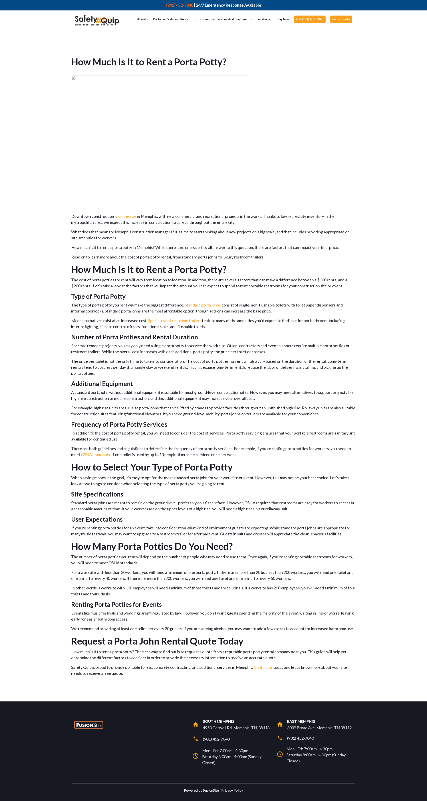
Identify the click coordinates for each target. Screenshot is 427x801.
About (141, 19)
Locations (263, 19)
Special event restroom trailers (174, 320)
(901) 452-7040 (179, 5)
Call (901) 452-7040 (309, 19)
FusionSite (211, 790)
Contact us (263, 667)
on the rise (127, 216)
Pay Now (283, 19)
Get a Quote (341, 19)
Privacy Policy (232, 790)
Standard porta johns (203, 304)
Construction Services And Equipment (223, 19)
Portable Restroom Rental (171, 19)
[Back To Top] (421, 795)
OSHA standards (95, 454)
